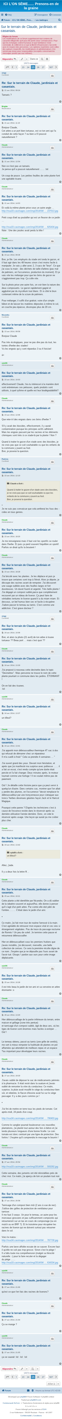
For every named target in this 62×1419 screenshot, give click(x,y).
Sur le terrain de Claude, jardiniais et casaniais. (28, 29)
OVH (44, 1409)
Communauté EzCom (11, 1403)
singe (4, 73)
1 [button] (16, 67)
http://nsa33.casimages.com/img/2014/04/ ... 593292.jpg (30, 1166)
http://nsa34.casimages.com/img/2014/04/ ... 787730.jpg (30, 1240)
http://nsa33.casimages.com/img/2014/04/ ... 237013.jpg (30, 211)
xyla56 (4, 363)
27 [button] (43, 67)
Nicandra (5, 315)
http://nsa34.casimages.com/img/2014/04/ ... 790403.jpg (30, 1118)
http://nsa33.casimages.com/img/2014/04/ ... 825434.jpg (30, 227)
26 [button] (38, 67)
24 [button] (28, 67)
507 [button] (51, 67)
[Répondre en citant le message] (52, 76)
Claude (5, 145)
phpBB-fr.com (35, 1400)
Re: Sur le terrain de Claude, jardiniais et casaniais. (30, 84)
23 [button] (23, 67)
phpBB (23, 1397)
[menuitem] (8, 15)
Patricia (5, 459)
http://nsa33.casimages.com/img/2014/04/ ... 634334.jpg (30, 1262)
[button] (7, 67)
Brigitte (5, 106)
